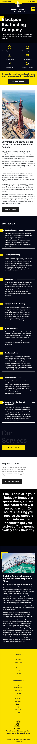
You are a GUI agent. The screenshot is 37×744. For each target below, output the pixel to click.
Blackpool (18, 696)
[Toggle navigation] (33, 8)
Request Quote (7, 1)
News (18, 670)
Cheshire (18, 701)
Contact (18, 673)
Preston (18, 693)
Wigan (18, 707)
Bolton (18, 704)
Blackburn (18, 698)
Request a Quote (10, 209)
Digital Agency (18, 741)
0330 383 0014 (31, 1)
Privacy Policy (26, 739)
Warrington (18, 690)
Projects (18, 668)
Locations (18, 662)
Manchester (18, 687)
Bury (18, 712)
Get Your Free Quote (18, 81)
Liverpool (18, 685)
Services (18, 659)
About (18, 665)
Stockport (18, 709)
